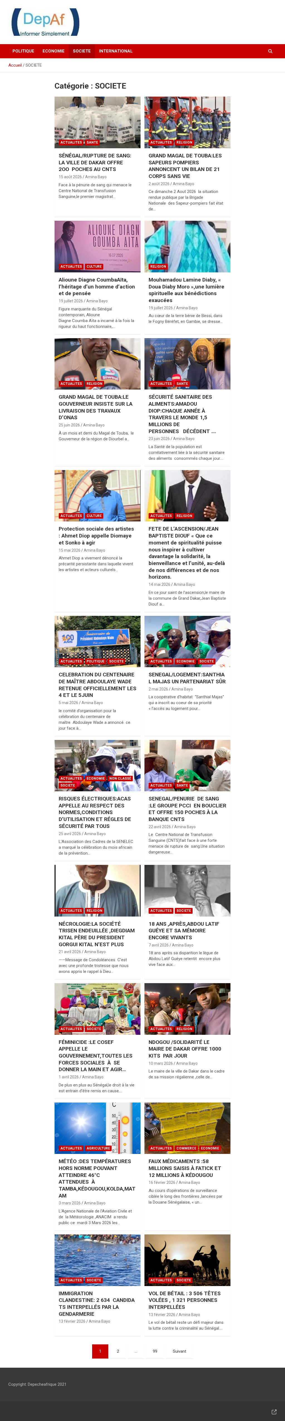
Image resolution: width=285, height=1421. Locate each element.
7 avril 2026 (159, 945)
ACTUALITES (71, 142)
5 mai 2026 (68, 703)
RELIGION (184, 142)
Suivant (179, 1351)
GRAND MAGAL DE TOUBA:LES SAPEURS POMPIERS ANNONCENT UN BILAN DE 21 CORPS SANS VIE (185, 165)
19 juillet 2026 (71, 301)
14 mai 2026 (159, 584)
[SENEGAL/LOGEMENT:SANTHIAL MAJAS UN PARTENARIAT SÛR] (187, 641)
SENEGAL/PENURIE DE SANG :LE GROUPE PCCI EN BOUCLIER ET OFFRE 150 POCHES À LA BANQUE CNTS (187, 808)
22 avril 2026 (160, 827)
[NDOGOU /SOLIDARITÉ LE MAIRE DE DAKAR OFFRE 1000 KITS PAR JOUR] (187, 1009)
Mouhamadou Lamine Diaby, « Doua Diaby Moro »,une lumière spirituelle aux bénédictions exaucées (186, 290)
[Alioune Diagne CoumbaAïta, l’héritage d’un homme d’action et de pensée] (97, 247)
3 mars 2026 (70, 1203)
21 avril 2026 (70, 952)
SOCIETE (82, 51)
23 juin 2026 (159, 438)
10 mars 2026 (161, 1063)
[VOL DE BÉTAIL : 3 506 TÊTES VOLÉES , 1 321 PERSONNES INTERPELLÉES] (187, 1260)
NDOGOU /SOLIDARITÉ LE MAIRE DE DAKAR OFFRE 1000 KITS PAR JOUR (185, 1049)
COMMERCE (186, 1148)
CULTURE (94, 266)
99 (155, 1351)
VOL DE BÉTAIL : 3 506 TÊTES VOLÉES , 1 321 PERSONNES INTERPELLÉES (185, 1300)
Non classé (120, 778)
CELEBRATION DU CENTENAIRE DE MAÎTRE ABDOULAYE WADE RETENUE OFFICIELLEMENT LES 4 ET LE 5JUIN (97, 684)
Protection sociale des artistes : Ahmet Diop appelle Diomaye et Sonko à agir (96, 536)
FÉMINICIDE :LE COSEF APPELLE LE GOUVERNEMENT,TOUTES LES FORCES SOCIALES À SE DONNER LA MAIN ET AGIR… (95, 1056)
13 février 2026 (72, 1321)
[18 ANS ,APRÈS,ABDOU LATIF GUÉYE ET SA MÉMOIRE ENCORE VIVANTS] (187, 891)
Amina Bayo (96, 177)
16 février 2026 (162, 1182)
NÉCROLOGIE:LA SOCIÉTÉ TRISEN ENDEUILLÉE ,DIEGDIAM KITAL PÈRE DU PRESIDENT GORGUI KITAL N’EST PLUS (97, 934)
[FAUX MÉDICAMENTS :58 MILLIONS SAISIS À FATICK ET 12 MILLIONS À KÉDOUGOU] (187, 1128)
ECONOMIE (54, 51)
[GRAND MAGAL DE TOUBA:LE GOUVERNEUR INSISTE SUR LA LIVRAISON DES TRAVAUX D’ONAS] (97, 364)
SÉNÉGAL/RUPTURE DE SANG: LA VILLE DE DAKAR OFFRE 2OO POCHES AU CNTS (95, 162)
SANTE (92, 142)
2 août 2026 (159, 184)
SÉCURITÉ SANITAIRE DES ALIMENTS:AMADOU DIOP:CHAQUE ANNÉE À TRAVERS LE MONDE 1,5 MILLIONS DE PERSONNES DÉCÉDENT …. (182, 414)
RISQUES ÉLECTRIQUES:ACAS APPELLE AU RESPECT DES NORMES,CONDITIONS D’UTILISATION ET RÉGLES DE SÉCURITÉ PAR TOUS (95, 812)
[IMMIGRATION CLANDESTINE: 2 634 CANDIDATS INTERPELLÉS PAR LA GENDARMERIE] (97, 1260)
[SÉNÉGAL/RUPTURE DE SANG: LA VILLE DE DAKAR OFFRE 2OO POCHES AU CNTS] (97, 123)
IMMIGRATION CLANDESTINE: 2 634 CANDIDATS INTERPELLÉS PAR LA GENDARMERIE (97, 1303)
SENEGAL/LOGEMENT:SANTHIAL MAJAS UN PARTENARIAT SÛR (187, 678)
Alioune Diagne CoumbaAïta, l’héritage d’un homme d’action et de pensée (97, 287)
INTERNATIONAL (116, 51)
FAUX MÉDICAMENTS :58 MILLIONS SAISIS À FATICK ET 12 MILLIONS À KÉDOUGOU (185, 1168)
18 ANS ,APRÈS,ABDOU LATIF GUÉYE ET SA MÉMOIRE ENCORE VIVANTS (184, 931)
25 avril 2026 (70, 834)
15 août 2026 (70, 177)
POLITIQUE (23, 51)
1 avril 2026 (69, 1077)
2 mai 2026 (158, 689)
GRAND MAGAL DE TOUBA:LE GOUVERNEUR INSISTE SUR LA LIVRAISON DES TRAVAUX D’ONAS (95, 407)
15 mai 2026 (69, 550)
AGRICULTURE (98, 1148)
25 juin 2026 (69, 425)
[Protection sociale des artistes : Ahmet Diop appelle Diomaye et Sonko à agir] (97, 496)
